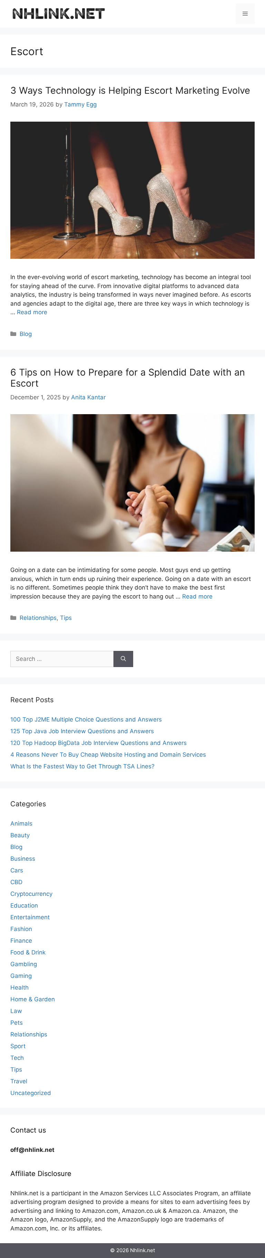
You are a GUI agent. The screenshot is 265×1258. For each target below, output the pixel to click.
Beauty (20, 835)
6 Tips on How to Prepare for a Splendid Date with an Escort (127, 378)
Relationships (38, 617)
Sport (18, 1046)
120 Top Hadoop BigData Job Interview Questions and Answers (98, 742)
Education (24, 905)
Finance (21, 940)
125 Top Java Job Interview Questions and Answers (82, 731)
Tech (17, 1057)
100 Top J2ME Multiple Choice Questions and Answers (86, 719)
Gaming (21, 975)
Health (19, 987)
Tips (66, 617)
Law (16, 1011)
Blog (26, 333)
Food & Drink (28, 952)
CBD (16, 882)
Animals (21, 823)
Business (22, 858)
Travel (18, 1081)
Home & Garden (32, 999)
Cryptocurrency (31, 893)
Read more (32, 312)
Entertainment (30, 917)
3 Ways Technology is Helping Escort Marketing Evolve (130, 90)
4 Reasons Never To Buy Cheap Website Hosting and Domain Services (108, 754)
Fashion (21, 928)
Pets (16, 1022)
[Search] (123, 659)
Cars (16, 870)
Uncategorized (30, 1093)
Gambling (23, 964)
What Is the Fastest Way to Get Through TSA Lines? (82, 766)
